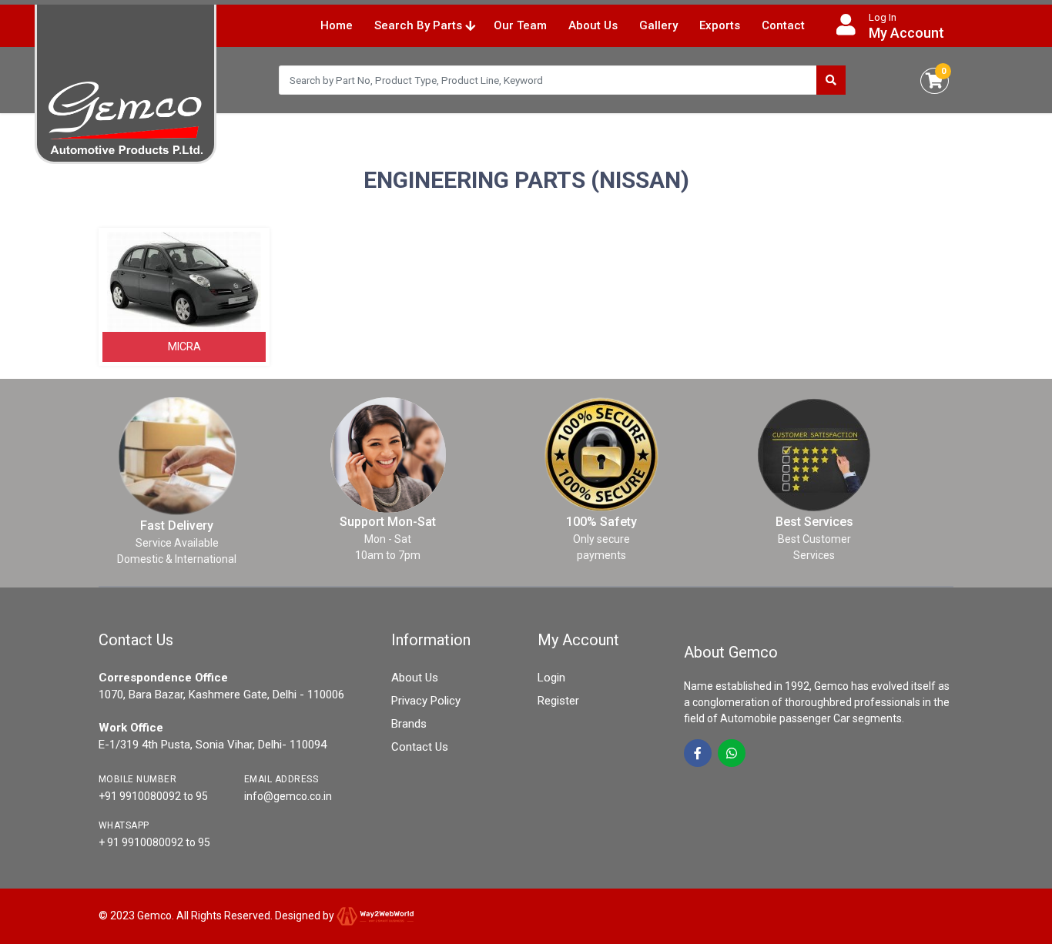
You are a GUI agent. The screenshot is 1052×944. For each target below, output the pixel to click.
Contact (783, 25)
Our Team (520, 25)
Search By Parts (419, 25)
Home (336, 25)
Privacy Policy (426, 701)
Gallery (658, 25)
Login (551, 678)
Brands (409, 724)
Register (558, 701)
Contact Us (419, 747)
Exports (719, 25)
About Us (593, 25)
